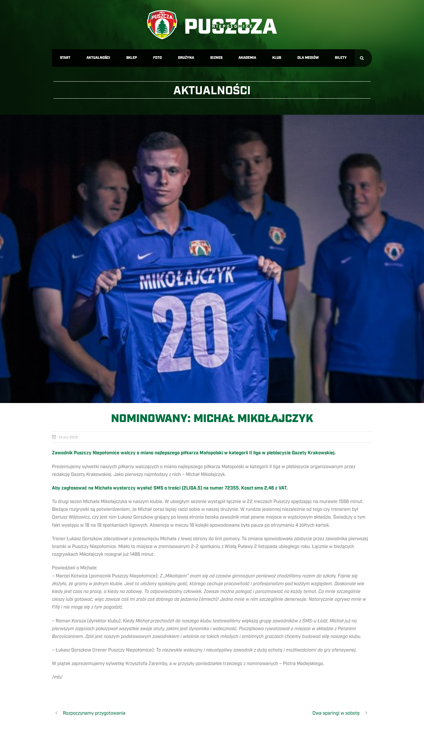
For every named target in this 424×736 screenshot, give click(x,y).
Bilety (341, 58)
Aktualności (98, 58)
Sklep (131, 58)
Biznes (216, 58)
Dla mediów (308, 58)
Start (65, 58)
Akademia (247, 58)
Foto (157, 58)
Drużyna (186, 58)
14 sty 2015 (68, 437)
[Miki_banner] (212, 259)
